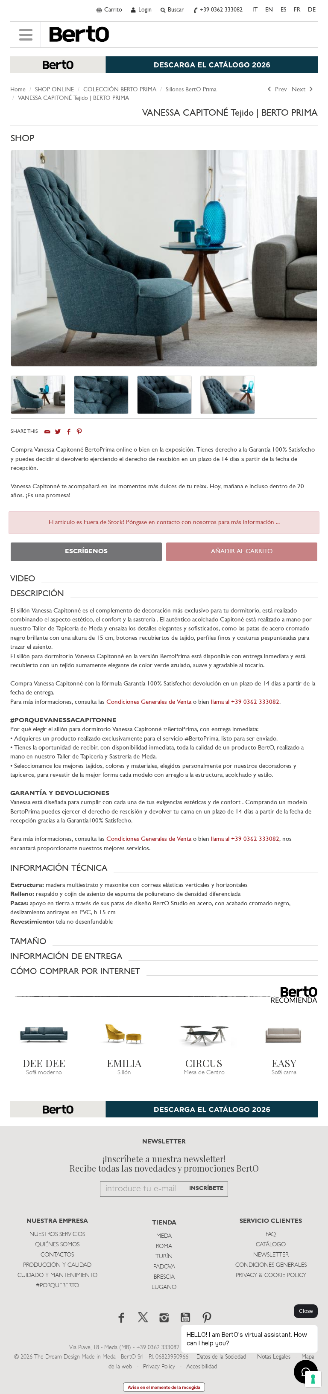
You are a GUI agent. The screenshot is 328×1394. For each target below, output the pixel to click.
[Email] (47, 432)
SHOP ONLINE (54, 90)
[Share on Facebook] (68, 432)
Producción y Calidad (57, 1265)
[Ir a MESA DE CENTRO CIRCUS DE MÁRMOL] (204, 1034)
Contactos (57, 1255)
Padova (164, 1267)
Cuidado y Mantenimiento (57, 1275)
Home (18, 90)
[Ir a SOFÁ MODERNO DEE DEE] (44, 1034)
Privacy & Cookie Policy (271, 1275)
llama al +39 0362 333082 (245, 702)
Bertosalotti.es (79, 34)
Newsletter (271, 1255)
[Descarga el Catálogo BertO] (164, 69)
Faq (271, 1234)
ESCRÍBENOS (86, 551)
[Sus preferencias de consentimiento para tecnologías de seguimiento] (313, 1379)
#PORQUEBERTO (57, 1286)
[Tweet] (58, 432)
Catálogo (271, 1245)
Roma (164, 1246)
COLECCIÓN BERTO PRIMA (119, 90)
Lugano (164, 1287)
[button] (164, 579)
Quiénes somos (57, 1245)
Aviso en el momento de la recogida (164, 1387)
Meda (164, 1236)
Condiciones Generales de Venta (148, 702)
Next (299, 90)
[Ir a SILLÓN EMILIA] (124, 1034)
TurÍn (164, 1257)
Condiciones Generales (271, 1265)
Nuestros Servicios (57, 1234)
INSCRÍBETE (206, 1188)
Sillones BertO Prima (191, 90)
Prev (280, 90)
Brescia (164, 1277)
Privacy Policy (159, 1367)
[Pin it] (79, 432)
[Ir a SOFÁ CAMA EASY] (284, 1034)
